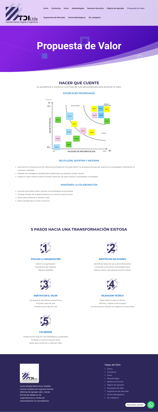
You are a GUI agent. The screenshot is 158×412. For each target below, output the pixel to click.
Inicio (45, 8)
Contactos (56, 8)
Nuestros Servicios (95, 8)
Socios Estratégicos (76, 18)
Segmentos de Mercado (54, 18)
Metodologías (78, 8)
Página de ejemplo (115, 8)
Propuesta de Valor (136, 8)
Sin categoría (95, 18)
